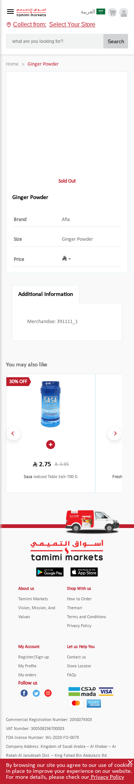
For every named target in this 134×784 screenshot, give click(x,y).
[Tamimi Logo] (31, 12)
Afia (66, 219)
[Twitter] (36, 693)
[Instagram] (48, 693)
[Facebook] (24, 693)
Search (116, 41)
